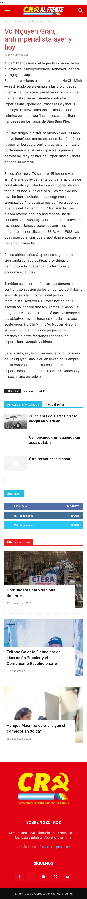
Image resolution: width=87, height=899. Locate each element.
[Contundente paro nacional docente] (43, 579)
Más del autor (54, 404)
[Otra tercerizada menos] (15, 464)
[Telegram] (43, 877)
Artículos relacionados (23, 404)
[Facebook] (19, 877)
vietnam (29, 391)
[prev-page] (7, 480)
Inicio (7, 21)
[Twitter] (55, 877)
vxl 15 (42, 391)
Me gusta (73, 506)
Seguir (75, 515)
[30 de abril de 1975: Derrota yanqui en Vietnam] (15, 421)
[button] (7, 11)
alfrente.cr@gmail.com (54, 847)
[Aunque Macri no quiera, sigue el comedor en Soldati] (43, 715)
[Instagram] (31, 876)
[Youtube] (67, 877)
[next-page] (14, 480)
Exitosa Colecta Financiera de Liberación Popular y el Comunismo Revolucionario (34, 658)
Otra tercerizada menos (49, 459)
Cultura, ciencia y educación (32, 21)
